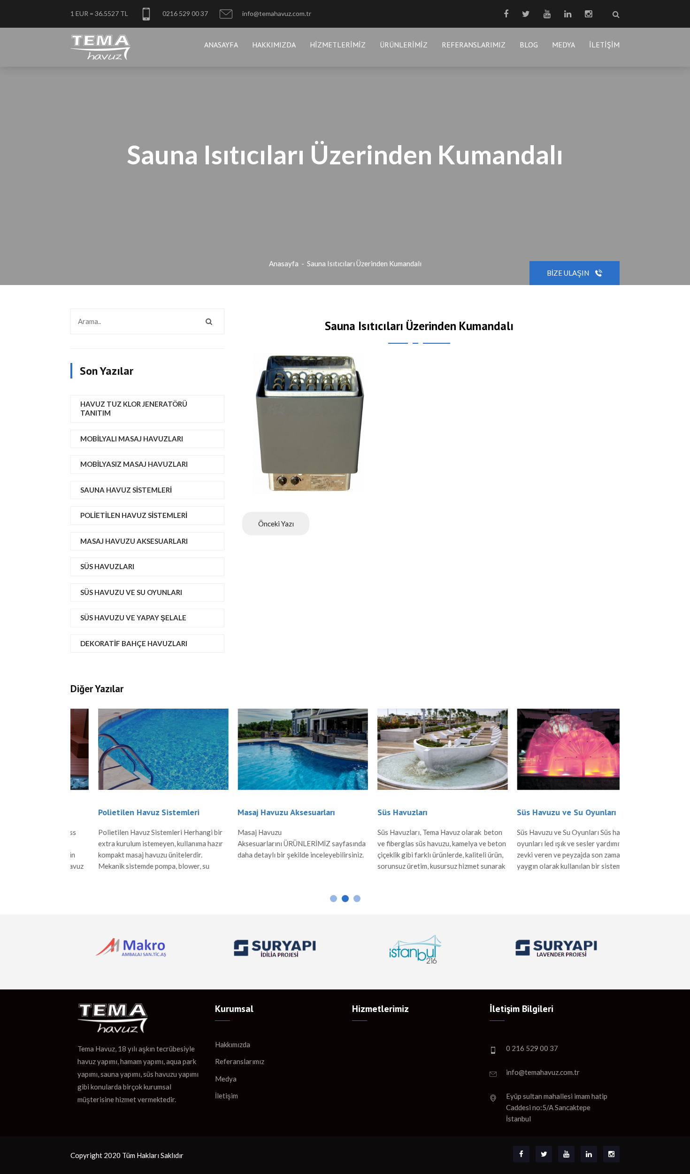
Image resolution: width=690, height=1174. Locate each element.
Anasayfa (221, 44)
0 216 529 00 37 (532, 1048)
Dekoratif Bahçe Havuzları (133, 643)
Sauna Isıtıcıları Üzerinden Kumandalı (364, 263)
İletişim (604, 44)
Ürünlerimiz (404, 44)
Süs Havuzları (107, 566)
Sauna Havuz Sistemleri (126, 490)
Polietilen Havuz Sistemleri (133, 515)
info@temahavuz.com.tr (276, 13)
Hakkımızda (274, 44)
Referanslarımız (474, 44)
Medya (563, 44)
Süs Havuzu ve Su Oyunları (131, 592)
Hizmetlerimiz (338, 44)
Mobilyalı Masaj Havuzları (131, 438)
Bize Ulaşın (568, 273)
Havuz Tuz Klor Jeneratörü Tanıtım (133, 408)
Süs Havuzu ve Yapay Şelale (133, 617)
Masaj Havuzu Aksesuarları (134, 541)
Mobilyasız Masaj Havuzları (134, 464)
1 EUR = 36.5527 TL (99, 13)
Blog (529, 44)
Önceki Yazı (276, 523)
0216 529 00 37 (184, 13)
